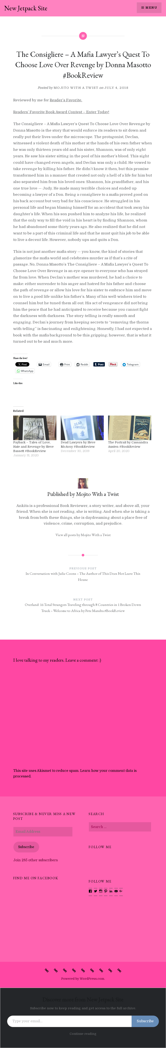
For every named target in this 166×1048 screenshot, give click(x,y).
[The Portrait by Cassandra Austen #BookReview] (129, 428)
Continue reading (83, 1033)
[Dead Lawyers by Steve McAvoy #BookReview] (82, 428)
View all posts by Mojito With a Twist (83, 534)
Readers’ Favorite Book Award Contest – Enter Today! (61, 112)
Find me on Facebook (35, 878)
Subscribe (26, 847)
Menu (151, 7)
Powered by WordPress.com (82, 978)
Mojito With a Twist (76, 88)
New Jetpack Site (25, 8)
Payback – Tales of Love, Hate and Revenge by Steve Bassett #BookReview (33, 447)
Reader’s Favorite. (66, 100)
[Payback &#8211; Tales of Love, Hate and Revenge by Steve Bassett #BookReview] (34, 428)
